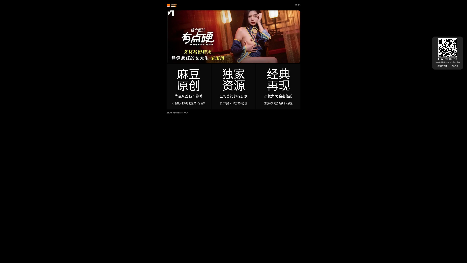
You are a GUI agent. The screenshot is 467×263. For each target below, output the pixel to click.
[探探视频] (172, 5)
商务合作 (297, 5)
